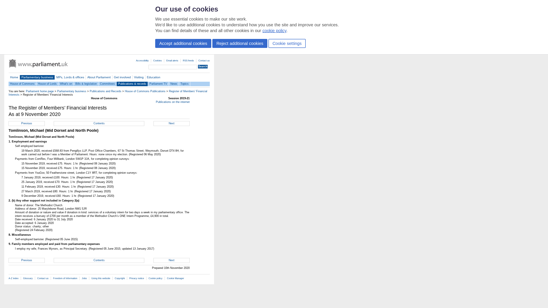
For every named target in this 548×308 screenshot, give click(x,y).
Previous (26, 123)
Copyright (120, 278)
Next (171, 123)
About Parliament (99, 77)
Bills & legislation (86, 83)
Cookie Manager (175, 278)
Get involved (122, 77)
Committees (107, 83)
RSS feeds (188, 60)
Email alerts (172, 60)
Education (153, 77)
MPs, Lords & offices (70, 77)
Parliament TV (158, 83)
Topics (184, 83)
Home (14, 77)
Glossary (28, 278)
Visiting (139, 77)
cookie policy (274, 30)
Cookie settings (287, 43)
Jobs (84, 278)
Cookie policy (155, 278)
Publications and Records (105, 91)
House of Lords (47, 83)
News (173, 83)
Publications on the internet (173, 102)
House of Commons (22, 83)
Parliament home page (40, 91)
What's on (66, 83)
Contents (99, 123)
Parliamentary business (37, 77)
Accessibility (142, 60)
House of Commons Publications (145, 91)
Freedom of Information (65, 278)
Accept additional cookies (183, 43)
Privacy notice (136, 278)
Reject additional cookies (239, 43)
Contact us (204, 60)
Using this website (100, 278)
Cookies (157, 60)
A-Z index (14, 278)
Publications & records (132, 83)
